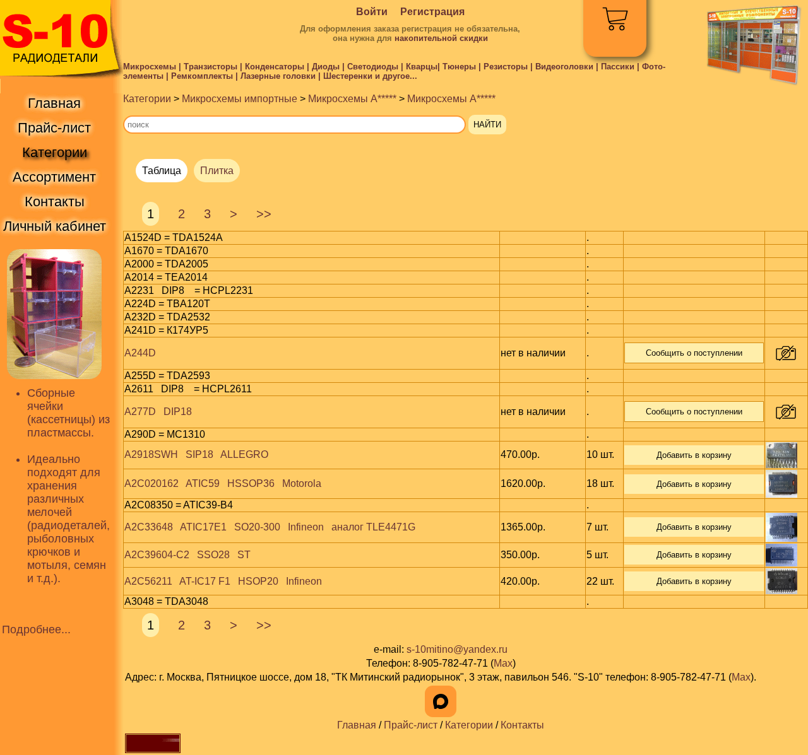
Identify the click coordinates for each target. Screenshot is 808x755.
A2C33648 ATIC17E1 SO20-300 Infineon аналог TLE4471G (269, 527)
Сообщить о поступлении (694, 353)
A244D (140, 353)
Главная (356, 725)
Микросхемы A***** (352, 98)
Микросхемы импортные (239, 98)
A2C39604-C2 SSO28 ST (187, 554)
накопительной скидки (441, 38)
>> (263, 214)
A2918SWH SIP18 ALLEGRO (196, 454)
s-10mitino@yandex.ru (457, 649)
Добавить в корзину (694, 455)
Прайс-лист (410, 725)
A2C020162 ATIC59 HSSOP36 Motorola (222, 483)
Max (503, 663)
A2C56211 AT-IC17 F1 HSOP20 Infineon (223, 581)
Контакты (522, 725)
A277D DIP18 (158, 411)
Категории (147, 98)
